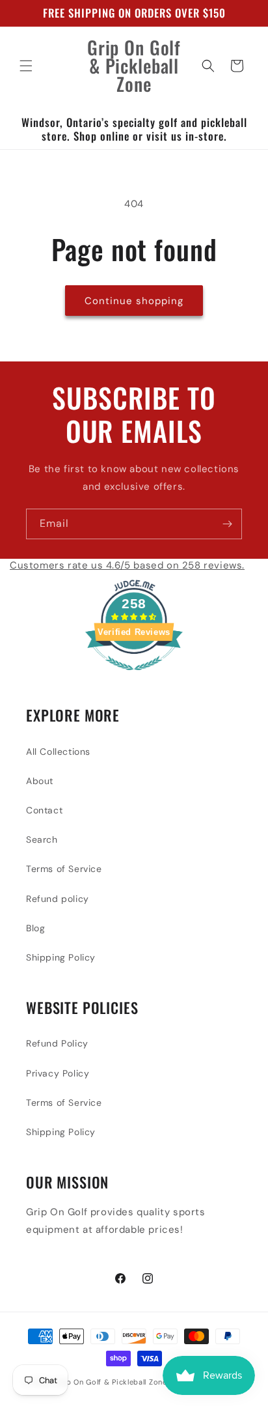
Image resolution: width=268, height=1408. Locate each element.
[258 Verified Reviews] (134, 677)
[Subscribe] (227, 524)
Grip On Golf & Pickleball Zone (111, 1382)
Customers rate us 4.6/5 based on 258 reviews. (127, 565)
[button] (26, 65)
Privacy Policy (57, 1073)
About (39, 781)
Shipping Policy (61, 957)
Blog (35, 928)
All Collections (58, 751)
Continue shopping (134, 300)
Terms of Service (64, 869)
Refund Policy (57, 1043)
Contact (44, 810)
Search (42, 839)
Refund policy (57, 899)
